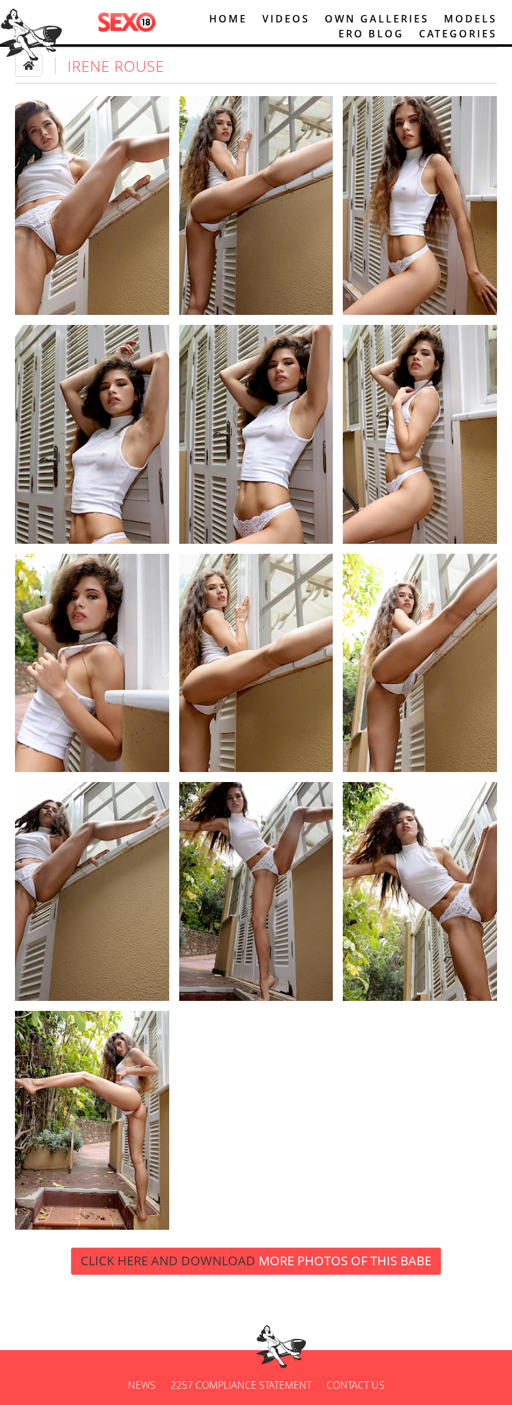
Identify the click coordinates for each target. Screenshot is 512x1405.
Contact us (356, 1385)
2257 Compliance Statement (241, 1385)
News (141, 1385)
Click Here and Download (256, 1260)
